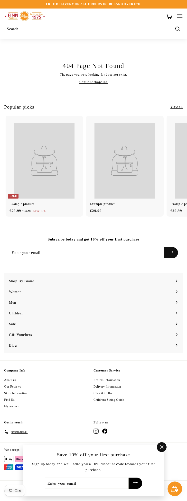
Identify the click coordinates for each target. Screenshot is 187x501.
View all (176, 107)
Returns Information (107, 380)
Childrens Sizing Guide (109, 399)
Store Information (15, 393)
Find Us (9, 399)
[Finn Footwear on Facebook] (104, 431)
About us (10, 380)
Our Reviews (12, 386)
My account (11, 406)
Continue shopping (93, 82)
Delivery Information (107, 386)
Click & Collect (104, 393)
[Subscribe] (171, 252)
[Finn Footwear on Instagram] (96, 431)
